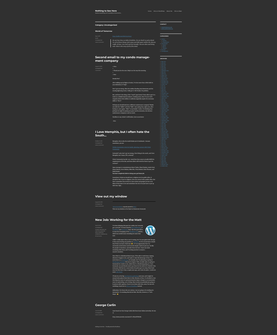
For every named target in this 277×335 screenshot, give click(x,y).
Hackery (164, 40)
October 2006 (164, 154)
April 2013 (163, 73)
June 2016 (163, 67)
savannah (102, 231)
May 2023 (163, 61)
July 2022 (163, 63)
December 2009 (165, 105)
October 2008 (164, 119)
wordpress (97, 234)
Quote (96, 38)
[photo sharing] (134, 201)
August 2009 (164, 111)
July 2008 (163, 123)
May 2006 (163, 160)
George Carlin (105, 305)
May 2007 (163, 143)
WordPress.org (133, 231)
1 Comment (98, 70)
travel (96, 232)
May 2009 (163, 114)
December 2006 (165, 151)
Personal (163, 49)
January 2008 (164, 132)
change (97, 229)
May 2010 (163, 101)
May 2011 (163, 88)
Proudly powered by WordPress (113, 326)
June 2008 (163, 125)
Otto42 (134, 206)
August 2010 (164, 98)
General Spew (164, 43)
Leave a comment (99, 42)
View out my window (111, 196)
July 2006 (163, 157)
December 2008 (165, 117)
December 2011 (164, 81)
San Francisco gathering (131, 276)
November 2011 (164, 82)
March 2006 (164, 163)
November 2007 (165, 135)
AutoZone (136, 241)
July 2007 (163, 140)
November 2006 (165, 152)
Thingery (165, 48)
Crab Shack (119, 272)
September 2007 (165, 137)
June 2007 (163, 141)
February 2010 (164, 104)
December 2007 (165, 134)
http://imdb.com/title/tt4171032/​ (122, 36)
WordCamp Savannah (119, 262)
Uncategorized (98, 40)
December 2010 (164, 93)
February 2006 (164, 164)
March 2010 (164, 102)
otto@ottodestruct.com (166, 27)
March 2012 (164, 76)
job (105, 229)
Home (149, 11)
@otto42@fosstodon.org (167, 28)
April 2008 (163, 128)
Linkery (164, 45)
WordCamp (125, 260)
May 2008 (163, 126)
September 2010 (165, 96)
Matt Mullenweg (136, 227)
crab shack (101, 229)
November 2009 (165, 107)
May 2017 (163, 66)
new (99, 231)
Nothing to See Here (106, 11)
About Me (169, 11)
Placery (164, 46)
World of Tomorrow (103, 31)
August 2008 (164, 122)
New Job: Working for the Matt (118, 220)
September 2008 (165, 120)
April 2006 (163, 161)
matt (96, 231)
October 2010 (164, 95)
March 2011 (164, 92)
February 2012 (164, 78)
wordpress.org (103, 234)
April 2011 (163, 90)
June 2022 (163, 64)
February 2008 (164, 131)
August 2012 (164, 75)
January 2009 (164, 116)
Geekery (163, 39)
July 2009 (163, 113)
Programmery (166, 42)
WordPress (116, 229)
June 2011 (163, 87)
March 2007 (164, 146)
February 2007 (164, 147)
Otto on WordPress (159, 11)
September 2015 (165, 70)
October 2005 (164, 166)
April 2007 (163, 144)
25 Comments (98, 236)
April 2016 (163, 69)
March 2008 (164, 129)
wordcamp (100, 232)
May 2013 (163, 72)
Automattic (124, 229)
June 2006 (163, 158)
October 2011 (164, 84)
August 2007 (164, 138)
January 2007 (164, 149)
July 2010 (163, 99)
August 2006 (164, 155)
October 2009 (164, 108)
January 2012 (164, 79)
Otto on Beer (178, 11)
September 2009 (165, 110)
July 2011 (163, 85)
